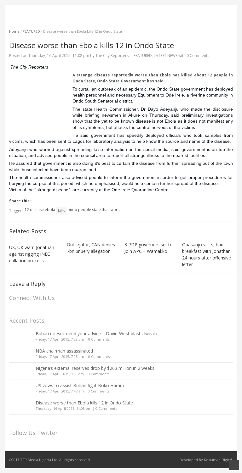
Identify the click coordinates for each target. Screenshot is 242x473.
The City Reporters (112, 55)
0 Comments (99, 339)
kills (61, 210)
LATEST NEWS (165, 55)
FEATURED (31, 31)
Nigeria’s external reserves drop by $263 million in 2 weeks (95, 368)
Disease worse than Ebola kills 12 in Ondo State (84, 403)
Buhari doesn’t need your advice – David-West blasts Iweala (96, 334)
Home (14, 31)
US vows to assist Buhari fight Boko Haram (80, 385)
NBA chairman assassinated (64, 351)
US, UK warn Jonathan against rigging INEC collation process (31, 254)
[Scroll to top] (234, 465)
